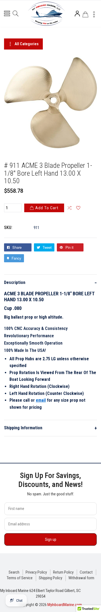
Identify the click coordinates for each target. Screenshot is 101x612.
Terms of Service (20, 577)
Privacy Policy (36, 572)
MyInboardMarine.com (64, 604)
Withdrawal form (81, 577)
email (41, 400)
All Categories (27, 43)
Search (14, 572)
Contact (86, 572)
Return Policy (63, 572)
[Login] (77, 13)
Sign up (50, 539)
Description (50, 283)
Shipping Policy (50, 577)
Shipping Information (50, 428)
